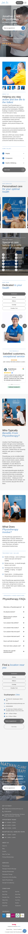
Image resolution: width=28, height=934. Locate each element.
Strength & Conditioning (8, 882)
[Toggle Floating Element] (24, 931)
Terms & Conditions (17, 929)
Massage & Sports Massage (9, 868)
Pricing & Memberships (8, 857)
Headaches (20, 269)
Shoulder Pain (8, 260)
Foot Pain (20, 263)
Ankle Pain (20, 260)
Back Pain (7, 257)
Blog (3, 848)
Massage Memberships (8, 871)
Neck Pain (7, 254)
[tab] (14, 293)
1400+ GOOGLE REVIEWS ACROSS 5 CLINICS (11, 45)
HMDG (19, 926)
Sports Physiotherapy (7, 880)
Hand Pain (7, 269)
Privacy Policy (9, 929)
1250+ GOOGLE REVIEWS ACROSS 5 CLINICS (14, 361)
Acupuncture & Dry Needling (9, 877)
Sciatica (19, 266)
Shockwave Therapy (7, 874)
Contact (4, 851)
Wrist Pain (7, 266)
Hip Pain (19, 254)
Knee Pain (20, 257)
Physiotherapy (5, 866)
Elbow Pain (7, 263)
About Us (4, 845)
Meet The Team (6, 854)
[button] (25, 2)
